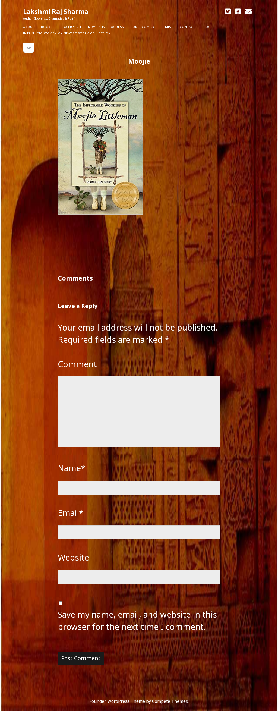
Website (73, 557)
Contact (187, 27)
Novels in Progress (106, 27)
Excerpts (70, 27)
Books (47, 27)
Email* (71, 512)
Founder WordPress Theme (117, 701)
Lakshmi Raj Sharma (55, 11)
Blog (206, 27)
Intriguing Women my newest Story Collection (66, 33)
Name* (72, 468)
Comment (77, 364)
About (28, 27)
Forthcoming (143, 27)
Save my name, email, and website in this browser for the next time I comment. (137, 620)
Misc (169, 27)
